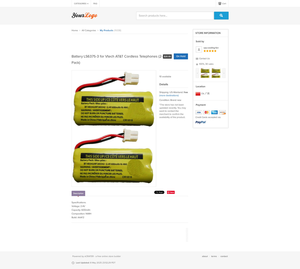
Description (78, 193)
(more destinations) (169, 95)
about (205, 256)
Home (75, 30)
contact (224, 256)
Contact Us (204, 58)
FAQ (95, 3)
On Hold (180, 56)
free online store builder (109, 256)
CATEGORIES (80, 3)
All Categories (89, 30)
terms (214, 256)
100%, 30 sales (206, 64)
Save (172, 192)
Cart (224, 3)
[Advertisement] (128, 42)
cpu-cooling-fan (211, 47)
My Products (106, 30)
